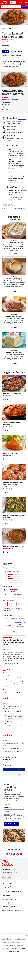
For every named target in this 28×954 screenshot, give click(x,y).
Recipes (9, 28)
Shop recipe (22, 118)
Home (3, 28)
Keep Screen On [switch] (4, 137)
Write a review (5, 41)
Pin (4, 123)
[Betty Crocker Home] (4, 2)
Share (3, 132)
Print (4, 128)
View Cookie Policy (20, 948)
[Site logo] (8, 863)
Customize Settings (14, 951)
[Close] (26, 936)
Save (6, 51)
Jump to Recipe (17, 51)
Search (24, 6)
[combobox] (12, 7)
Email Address (8, 807)
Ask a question (14, 41)
